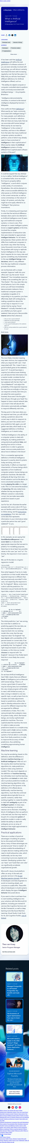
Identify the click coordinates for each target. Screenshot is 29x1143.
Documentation (11, 1124)
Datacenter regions (11, 1112)
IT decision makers (15, 48)
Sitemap (15, 1138)
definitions (20, 109)
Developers (5, 48)
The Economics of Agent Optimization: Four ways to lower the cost (14, 1017)
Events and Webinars (10, 1125)
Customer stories (9, 1114)
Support (17, 1119)
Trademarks (21, 1140)
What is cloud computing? (20, 1127)
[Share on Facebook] (9, 35)
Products (16, 1114)
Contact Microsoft (21, 1138)
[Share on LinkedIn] (15, 35)
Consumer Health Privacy (6, 1138)
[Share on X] (12, 35)
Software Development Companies (8, 1122)
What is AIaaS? (11, 1130)
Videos (12, 1127)
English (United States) (5, 1134)
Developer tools (6, 42)
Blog (16, 1124)
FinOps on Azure (24, 1115)
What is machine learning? (16, 1129)
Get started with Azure (13, 1110)
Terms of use (15, 1140)
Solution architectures (9, 1119)
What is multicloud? (5, 1129)
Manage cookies (8, 1140)
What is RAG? (8, 1132)
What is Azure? (3, 1110)
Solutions (13, 1117)
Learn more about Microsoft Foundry (14, 1092)
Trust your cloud (21, 1112)
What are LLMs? (19, 1130)
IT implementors (6, 51)
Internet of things (17, 42)
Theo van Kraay (9, 24)
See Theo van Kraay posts (8, 951)
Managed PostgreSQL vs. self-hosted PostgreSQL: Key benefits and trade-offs (14, 990)
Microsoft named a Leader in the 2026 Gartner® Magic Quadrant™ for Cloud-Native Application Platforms (14, 1044)
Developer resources (23, 1124)
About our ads (10, 1142)
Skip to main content (5, 0)
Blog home (8, 10)
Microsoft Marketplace (23, 1122)
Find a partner (3, 1124)
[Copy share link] (6, 35)
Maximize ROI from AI (5, 1117)
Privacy (2, 1140)
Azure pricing (21, 1114)
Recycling (4, 1142)
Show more (13, 54)
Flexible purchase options (13, 1115)
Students (2, 1125)
